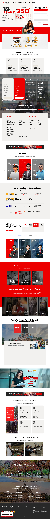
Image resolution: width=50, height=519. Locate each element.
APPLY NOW (19, 97)
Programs (19, 2)
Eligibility (18, 506)
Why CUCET (14, 2)
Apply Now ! (6, 516)
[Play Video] (25, 378)
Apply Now (8, 230)
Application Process (19, 507)
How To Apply (25, 2)
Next (45, 170)
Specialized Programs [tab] (41, 79)
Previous (5, 170)
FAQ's (26, 506)
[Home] (6, 2)
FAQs (29, 2)
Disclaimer (26, 507)
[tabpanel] (25, 41)
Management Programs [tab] (30, 79)
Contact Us (33, 2)
